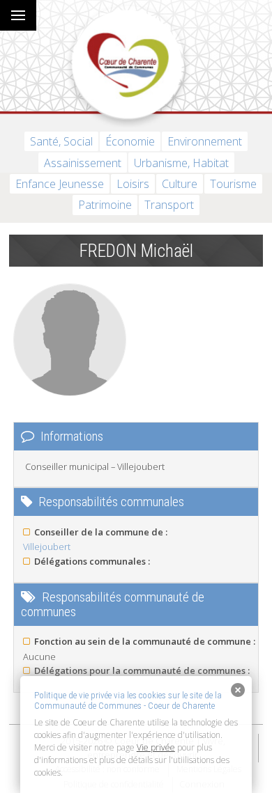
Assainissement (82, 163)
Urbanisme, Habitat (181, 163)
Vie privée (156, 747)
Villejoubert (46, 546)
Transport (169, 204)
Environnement (204, 141)
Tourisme (233, 183)
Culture (179, 183)
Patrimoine (105, 204)
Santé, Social (61, 141)
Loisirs (132, 183)
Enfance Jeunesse (59, 183)
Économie (130, 141)
